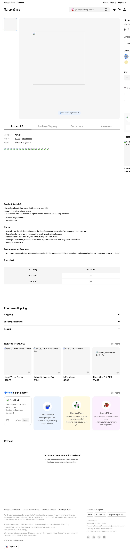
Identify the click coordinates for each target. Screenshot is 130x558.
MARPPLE (20, 3)
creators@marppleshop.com (105, 531)
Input (25, 420)
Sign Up (113, 3)
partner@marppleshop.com (102, 528)
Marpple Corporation (12, 510)
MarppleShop (9, 3)
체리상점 (18, 135)
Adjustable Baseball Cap (44, 377)
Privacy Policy (65, 509)
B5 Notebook (69, 377)
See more (115, 344)
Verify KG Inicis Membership (27, 535)
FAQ (90, 515)
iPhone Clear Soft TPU (102, 377)
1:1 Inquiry (100, 515)
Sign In (105, 3)
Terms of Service (49, 510)
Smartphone (27, 139)
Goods (17, 139)
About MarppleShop (31, 510)
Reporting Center (116, 515)
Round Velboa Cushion (14, 377)
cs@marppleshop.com (117, 526)
